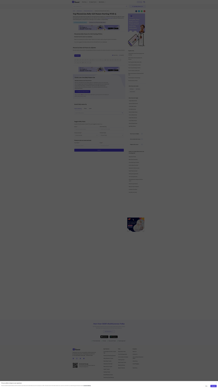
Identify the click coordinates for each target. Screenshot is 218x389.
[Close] (140, 182)
